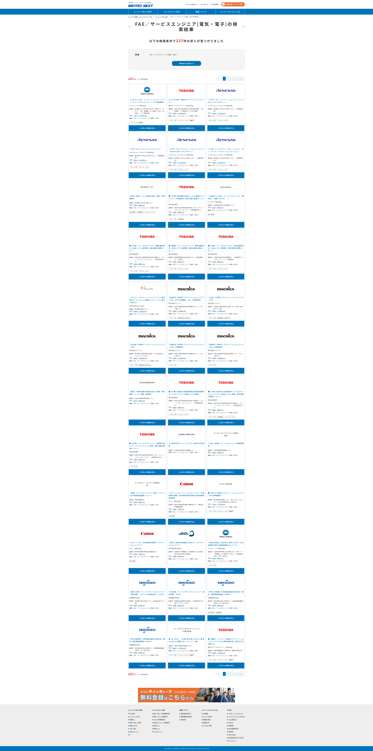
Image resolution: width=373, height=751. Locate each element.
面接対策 (183, 719)
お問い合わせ (232, 735)
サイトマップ (232, 741)
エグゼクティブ (158, 732)
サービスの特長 (207, 716)
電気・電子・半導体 (135, 722)
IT (130, 735)
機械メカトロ (133, 725)
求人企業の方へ (193, 4)
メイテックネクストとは (230, 11)
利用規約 (230, 732)
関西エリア (157, 729)
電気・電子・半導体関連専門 (162, 713)
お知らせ (205, 4)
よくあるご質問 (207, 725)
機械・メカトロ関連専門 (160, 716)
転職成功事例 (207, 719)
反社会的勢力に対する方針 (236, 738)
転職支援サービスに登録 (232, 4)
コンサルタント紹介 (172, 11)
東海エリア (157, 725)
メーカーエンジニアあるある (236, 716)
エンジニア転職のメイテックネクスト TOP (140, 17)
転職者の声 (206, 722)
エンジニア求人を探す (143, 11)
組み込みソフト (134, 732)
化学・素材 (133, 729)
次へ (241, 79)
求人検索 (132, 713)
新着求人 (132, 719)
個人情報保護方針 (233, 729)
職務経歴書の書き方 (186, 716)
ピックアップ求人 (135, 716)
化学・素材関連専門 (159, 719)
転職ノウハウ (201, 11)
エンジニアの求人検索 (161, 17)
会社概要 (205, 713)
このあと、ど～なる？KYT (235, 713)
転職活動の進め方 (186, 713)
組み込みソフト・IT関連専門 (162, 722)
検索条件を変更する (186, 63)
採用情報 (215, 4)
